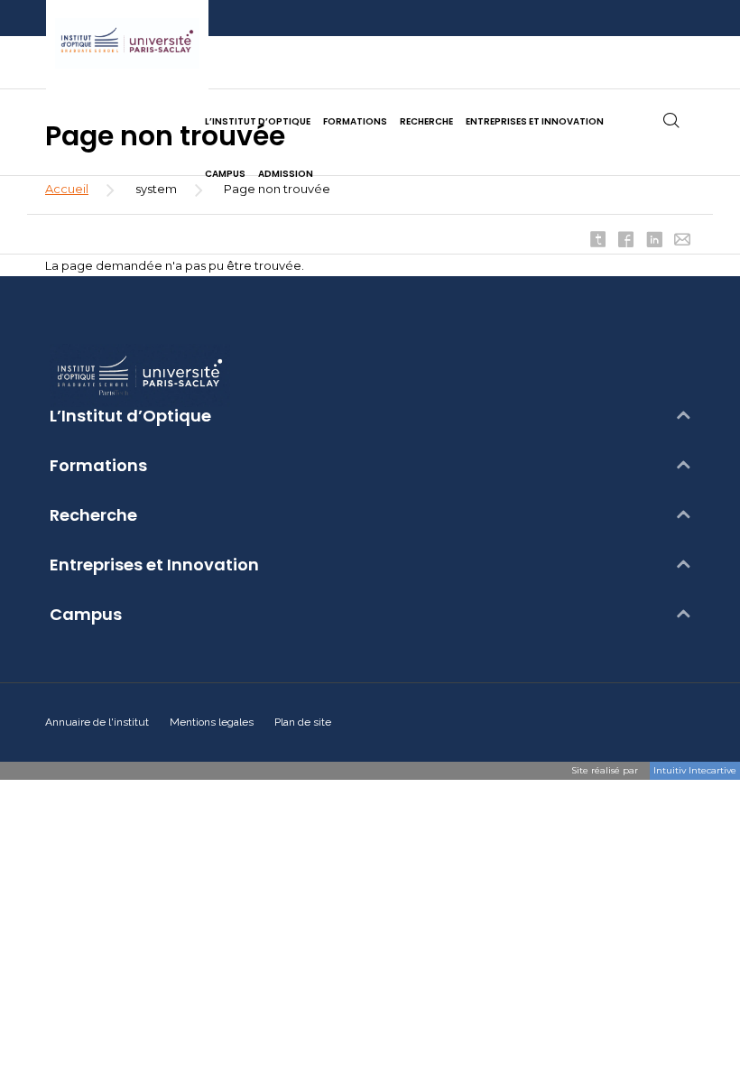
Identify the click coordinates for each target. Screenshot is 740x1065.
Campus (86, 615)
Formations (98, 466)
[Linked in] (654, 241)
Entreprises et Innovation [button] (535, 121)
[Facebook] (626, 241)
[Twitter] (598, 241)
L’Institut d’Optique (130, 416)
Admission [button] (285, 174)
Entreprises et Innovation (154, 565)
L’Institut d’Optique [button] (257, 121)
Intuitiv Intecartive (694, 770)
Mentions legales (212, 722)
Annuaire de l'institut (97, 722)
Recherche (93, 515)
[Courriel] (682, 241)
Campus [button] (225, 174)
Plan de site (302, 722)
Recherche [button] (426, 121)
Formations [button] (355, 121)
